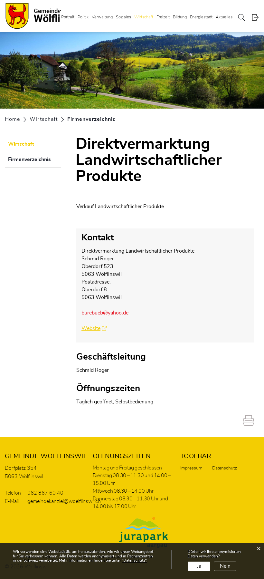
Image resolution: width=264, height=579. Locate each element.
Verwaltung (102, 17)
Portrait (67, 17)
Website (94, 328)
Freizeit (163, 17)
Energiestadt (201, 17)
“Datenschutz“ (134, 560)
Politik (83, 17)
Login (255, 18)
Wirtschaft (143, 17)
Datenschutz (224, 468)
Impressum (191, 468)
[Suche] (241, 18)
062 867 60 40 (45, 493)
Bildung (180, 17)
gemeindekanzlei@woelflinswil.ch (64, 501)
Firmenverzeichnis (34, 159)
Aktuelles (224, 17)
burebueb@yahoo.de (104, 312)
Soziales (123, 17)
